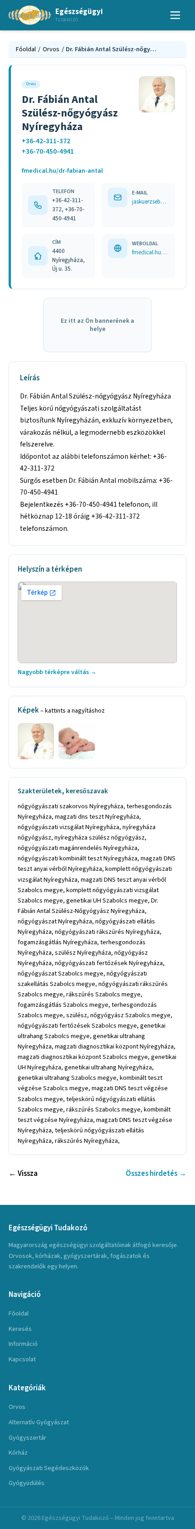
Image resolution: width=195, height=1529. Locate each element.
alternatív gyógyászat (39, 1422)
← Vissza (23, 1173)
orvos (17, 1407)
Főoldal (26, 49)
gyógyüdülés (26, 1483)
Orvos (51, 49)
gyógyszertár (27, 1437)
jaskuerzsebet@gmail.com (150, 201)
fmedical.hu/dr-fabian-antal (62, 170)
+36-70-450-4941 (48, 151)
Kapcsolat (22, 1359)
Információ (23, 1344)
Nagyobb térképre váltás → (57, 672)
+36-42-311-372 (46, 141)
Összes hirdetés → (156, 1173)
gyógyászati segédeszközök (49, 1468)
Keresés (20, 1329)
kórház (18, 1452)
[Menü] (175, 15)
